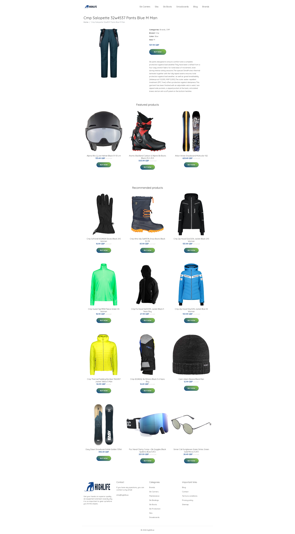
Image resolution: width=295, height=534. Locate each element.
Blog (195, 6)
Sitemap (185, 504)
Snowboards (182, 6)
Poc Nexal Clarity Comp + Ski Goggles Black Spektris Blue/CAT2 (147, 450)
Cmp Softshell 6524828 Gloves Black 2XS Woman (104, 240)
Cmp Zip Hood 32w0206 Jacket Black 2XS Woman (191, 240)
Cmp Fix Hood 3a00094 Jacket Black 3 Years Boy (147, 310)
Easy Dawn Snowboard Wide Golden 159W (104, 449)
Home (86, 22)
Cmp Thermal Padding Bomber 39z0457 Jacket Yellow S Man (104, 380)
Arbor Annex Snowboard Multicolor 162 (191, 156)
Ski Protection (154, 509)
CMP (168, 30)
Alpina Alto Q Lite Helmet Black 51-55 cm (104, 156)
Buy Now (157, 52)
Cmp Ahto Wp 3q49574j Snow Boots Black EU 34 (147, 240)
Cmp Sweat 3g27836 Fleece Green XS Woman (103, 310)
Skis (156, 6)
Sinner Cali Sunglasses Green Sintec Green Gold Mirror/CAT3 (191, 450)
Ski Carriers (145, 6)
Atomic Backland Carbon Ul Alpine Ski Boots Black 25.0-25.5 (147, 157)
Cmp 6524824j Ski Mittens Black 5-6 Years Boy (147, 380)
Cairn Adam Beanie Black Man (191, 379)
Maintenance (154, 496)
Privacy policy (187, 500)
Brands (205, 6)
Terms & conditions (189, 496)
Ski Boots (167, 6)
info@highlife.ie (122, 495)
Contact (185, 492)
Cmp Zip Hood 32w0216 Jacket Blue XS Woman (191, 310)
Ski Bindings (154, 500)
